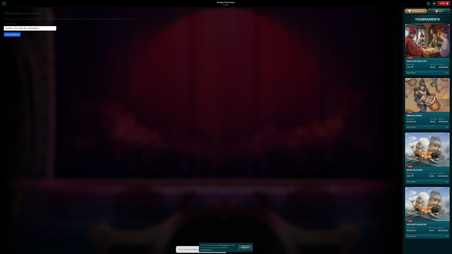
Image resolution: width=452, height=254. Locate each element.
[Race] (434, 3)
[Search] (428, 3)
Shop (441, 11)
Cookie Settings (206, 250)
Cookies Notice (223, 245)
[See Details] (447, 73)
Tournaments (418, 11)
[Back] (4, 3)
